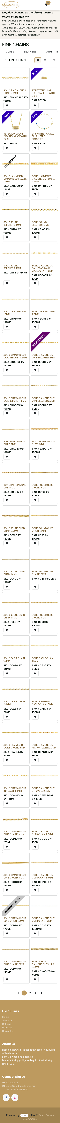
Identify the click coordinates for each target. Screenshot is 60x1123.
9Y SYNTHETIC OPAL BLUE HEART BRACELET (43, 136)
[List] (44, 60)
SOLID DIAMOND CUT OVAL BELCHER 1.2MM (43, 356)
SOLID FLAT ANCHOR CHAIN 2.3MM (14, 91)
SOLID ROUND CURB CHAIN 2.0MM (42, 616)
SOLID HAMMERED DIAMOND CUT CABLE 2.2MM (43, 179)
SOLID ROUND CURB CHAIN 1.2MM (42, 529)
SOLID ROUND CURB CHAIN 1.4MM (14, 573)
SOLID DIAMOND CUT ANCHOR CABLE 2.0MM (44, 746)
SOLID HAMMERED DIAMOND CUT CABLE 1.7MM (15, 179)
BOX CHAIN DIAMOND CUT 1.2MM (43, 443)
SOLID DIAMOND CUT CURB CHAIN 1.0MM (14, 919)
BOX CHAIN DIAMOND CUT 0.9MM (14, 443)
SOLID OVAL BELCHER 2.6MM (43, 313)
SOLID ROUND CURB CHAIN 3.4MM (42, 486)
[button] (6, 105)
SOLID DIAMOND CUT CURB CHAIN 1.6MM (14, 963)
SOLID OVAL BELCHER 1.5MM (14, 313)
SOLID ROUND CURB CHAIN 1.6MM (42, 573)
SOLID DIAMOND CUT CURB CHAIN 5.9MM (43, 876)
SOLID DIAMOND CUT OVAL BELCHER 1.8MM (14, 399)
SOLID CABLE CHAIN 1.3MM (14, 659)
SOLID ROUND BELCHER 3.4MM (12, 223)
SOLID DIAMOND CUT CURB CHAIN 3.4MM (14, 833)
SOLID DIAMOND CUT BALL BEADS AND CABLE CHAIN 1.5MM (43, 268)
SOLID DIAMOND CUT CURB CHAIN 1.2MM (43, 919)
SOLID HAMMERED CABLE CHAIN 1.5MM (42, 703)
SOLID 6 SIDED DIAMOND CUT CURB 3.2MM (43, 964)
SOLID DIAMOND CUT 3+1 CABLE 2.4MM (43, 789)
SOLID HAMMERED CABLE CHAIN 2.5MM (14, 746)
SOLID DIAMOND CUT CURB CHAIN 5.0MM (14, 876)
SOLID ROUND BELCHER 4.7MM (40, 223)
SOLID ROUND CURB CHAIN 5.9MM (14, 529)
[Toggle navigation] (54, 4)
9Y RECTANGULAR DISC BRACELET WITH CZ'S (43, 93)
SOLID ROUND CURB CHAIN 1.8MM (14, 616)
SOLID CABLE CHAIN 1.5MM (42, 659)
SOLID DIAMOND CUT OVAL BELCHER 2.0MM (43, 399)
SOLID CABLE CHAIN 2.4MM (14, 703)
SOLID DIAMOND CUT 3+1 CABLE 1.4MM (14, 789)
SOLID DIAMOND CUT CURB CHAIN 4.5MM (43, 833)
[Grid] (37, 60)
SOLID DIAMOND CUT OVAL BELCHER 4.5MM (15, 356)
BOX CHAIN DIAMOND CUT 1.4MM (14, 486)
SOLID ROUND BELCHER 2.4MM (12, 267)
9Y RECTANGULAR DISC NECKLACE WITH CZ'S (15, 136)
